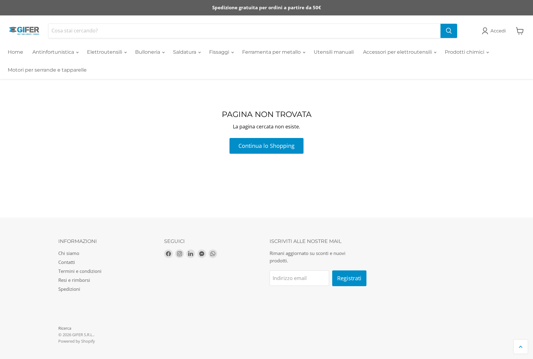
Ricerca (64, 328)
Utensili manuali (334, 52)
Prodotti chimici (465, 52)
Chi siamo (68, 253)
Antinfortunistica (53, 52)
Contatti (66, 262)
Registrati (349, 278)
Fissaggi (219, 52)
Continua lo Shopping (266, 145)
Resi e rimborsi (74, 280)
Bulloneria (148, 52)
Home (15, 52)
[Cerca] (448, 31)
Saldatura (185, 52)
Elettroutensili (105, 52)
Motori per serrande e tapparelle (47, 70)
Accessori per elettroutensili (398, 52)
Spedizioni (69, 289)
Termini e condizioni (79, 271)
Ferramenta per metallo (272, 52)
